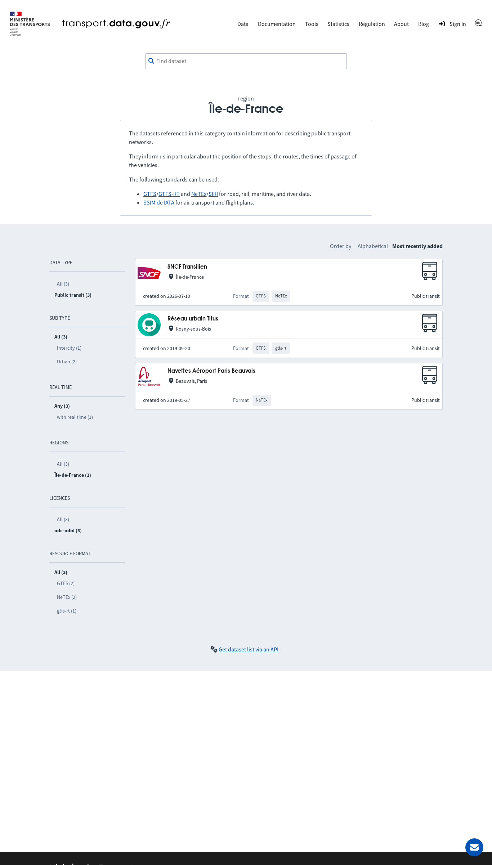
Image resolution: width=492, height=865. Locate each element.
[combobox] (246, 61)
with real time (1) (75, 417)
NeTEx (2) (67, 597)
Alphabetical (373, 246)
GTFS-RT (169, 193)
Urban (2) (67, 361)
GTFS (149, 193)
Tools (311, 23)
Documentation (277, 23)
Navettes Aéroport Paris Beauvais (211, 371)
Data (243, 23)
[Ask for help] (474, 847)
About (401, 23)
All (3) (63, 284)
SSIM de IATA (158, 202)
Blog (423, 23)
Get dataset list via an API (248, 649)
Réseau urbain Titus (192, 319)
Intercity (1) (69, 348)
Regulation (372, 23)
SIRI (213, 193)
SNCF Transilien (187, 267)
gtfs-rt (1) (66, 611)
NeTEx (198, 193)
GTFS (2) (66, 583)
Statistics (338, 23)
